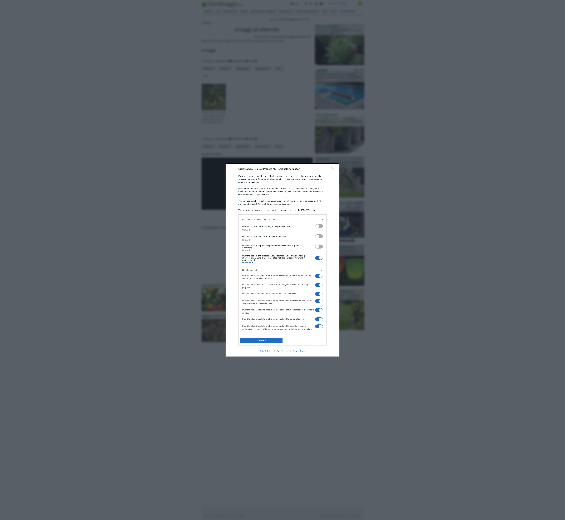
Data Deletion (266, 351)
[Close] (333, 169)
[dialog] (282, 260)
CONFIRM (261, 340)
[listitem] (282, 219)
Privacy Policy (299, 351)
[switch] (319, 226)
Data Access (282, 351)
